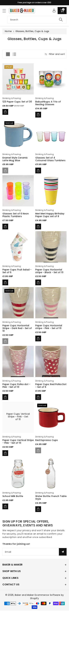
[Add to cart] (5, 112)
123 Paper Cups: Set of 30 (17, 101)
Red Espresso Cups (46, 440)
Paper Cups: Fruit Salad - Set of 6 (16, 271)
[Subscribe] (63, 552)
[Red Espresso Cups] (51, 417)
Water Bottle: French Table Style (51, 497)
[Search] (60, 19)
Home (8, 31)
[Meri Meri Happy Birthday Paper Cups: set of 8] (51, 190)
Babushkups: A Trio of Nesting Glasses (48, 103)
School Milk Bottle (12, 496)
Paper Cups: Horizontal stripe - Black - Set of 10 (49, 271)
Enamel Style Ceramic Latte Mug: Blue (15, 159)
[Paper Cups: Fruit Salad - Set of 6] (18, 246)
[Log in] (54, 10)
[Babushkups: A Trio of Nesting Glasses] (51, 78)
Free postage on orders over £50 (34, 2)
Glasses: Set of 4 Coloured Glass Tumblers (50, 159)
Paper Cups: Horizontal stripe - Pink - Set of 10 (48, 327)
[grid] (8, 54)
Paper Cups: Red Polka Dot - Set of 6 (50, 386)
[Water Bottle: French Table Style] (51, 473)
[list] (14, 54)
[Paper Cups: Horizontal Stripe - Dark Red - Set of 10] (18, 302)
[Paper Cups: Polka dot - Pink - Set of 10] (18, 361)
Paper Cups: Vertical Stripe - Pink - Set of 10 (18, 417)
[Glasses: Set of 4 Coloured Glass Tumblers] (51, 134)
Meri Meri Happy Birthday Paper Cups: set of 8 (49, 215)
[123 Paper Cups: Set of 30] (18, 78)
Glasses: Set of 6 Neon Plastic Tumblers (15, 215)
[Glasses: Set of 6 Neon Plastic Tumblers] (18, 190)
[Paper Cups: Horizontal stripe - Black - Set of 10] (51, 246)
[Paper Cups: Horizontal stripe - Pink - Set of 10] (51, 302)
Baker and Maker (24, 595)
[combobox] (37, 19)
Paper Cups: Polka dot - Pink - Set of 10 (16, 386)
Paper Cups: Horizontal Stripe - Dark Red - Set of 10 (17, 328)
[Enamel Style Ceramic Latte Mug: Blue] (18, 134)
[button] (5, 11)
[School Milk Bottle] (18, 473)
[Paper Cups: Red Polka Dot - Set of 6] (51, 361)
